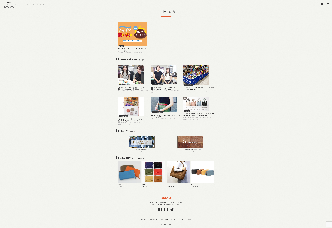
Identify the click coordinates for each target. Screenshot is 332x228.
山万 (192, 184)
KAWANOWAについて (166, 219)
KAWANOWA (9, 4)
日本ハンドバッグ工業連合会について (149, 219)
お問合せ (190, 219)
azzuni (169, 185)
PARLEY (144, 184)
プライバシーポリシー (180, 219)
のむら (119, 184)
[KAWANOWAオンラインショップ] (322, 5)
